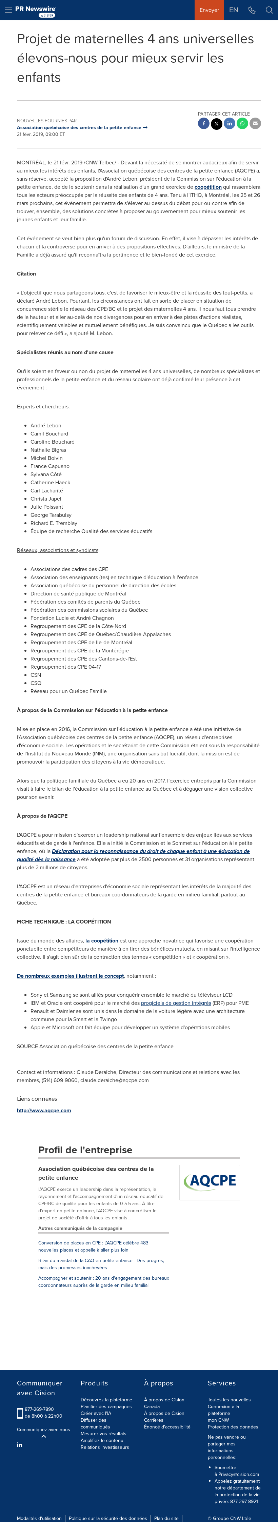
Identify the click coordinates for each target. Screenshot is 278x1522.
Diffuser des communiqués (95, 1423)
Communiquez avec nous (43, 1429)
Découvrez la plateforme (106, 1399)
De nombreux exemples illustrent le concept (70, 976)
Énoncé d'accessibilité (167, 1426)
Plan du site (166, 1518)
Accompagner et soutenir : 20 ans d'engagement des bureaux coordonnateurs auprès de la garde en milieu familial (103, 1282)
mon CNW (218, 1420)
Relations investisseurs (105, 1447)
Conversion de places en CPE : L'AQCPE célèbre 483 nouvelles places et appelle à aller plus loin (93, 1246)
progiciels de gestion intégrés (176, 1003)
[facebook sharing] (204, 124)
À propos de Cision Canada (164, 1403)
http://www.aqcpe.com (44, 1110)
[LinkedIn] (20, 1445)
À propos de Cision (164, 1413)
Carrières (153, 1420)
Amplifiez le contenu (102, 1440)
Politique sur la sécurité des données (108, 1518)
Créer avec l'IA (96, 1413)
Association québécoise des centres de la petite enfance (96, 1173)
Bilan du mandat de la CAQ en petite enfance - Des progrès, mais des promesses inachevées (101, 1264)
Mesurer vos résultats (103, 1433)
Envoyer (209, 10)
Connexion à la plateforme (223, 1410)
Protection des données (233, 1426)
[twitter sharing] (216, 124)
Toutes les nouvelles (229, 1399)
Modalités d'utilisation (39, 1518)
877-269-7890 (39, 1409)
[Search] (269, 10)
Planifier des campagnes (106, 1406)
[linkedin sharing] (229, 124)
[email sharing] (255, 124)
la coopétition (101, 941)
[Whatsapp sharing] (242, 124)
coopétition (208, 187)
